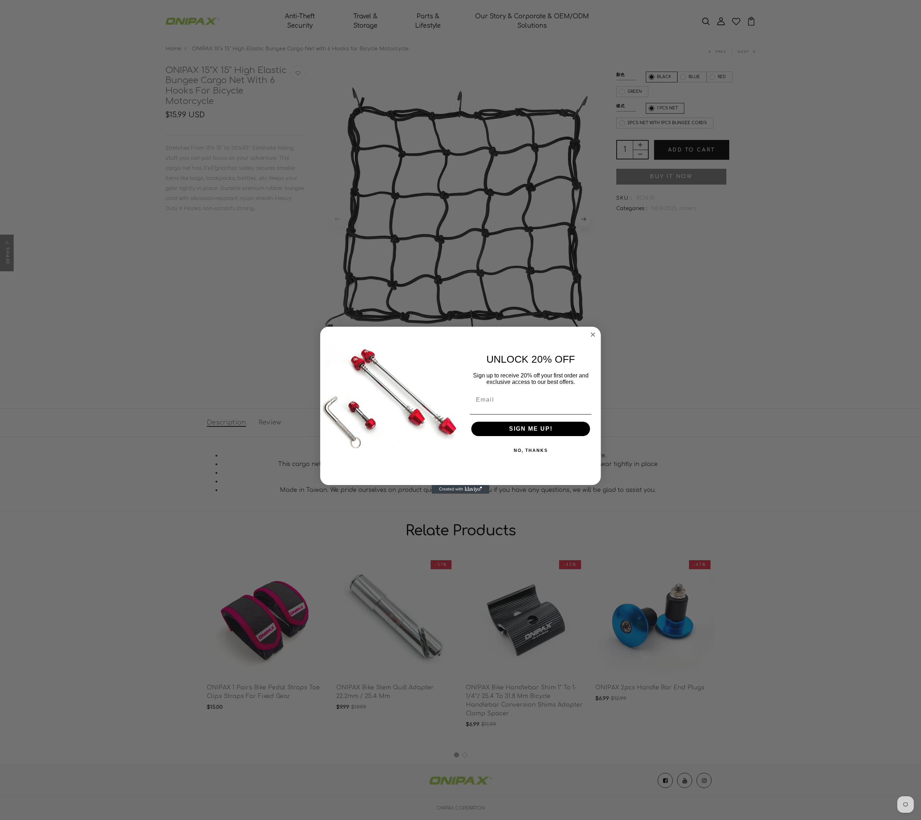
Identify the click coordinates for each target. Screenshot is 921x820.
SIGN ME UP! (531, 429)
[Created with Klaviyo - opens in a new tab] (460, 489)
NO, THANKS (531, 450)
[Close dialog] (593, 334)
